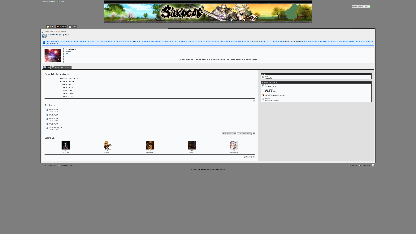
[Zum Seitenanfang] (254, 101)
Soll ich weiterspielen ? (56, 127)
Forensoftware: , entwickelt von (208, 169)
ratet (69, 84)
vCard (266, 76)
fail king (70, 87)
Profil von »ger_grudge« (59, 34)
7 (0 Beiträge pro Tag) (272, 100)
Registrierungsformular (256, 41)
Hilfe (134, 41)
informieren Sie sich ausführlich (292, 41)
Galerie (48, 138)
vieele (70, 90)
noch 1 (70, 96)
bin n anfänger (53, 109)
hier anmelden (54, 43)
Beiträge (48, 105)
